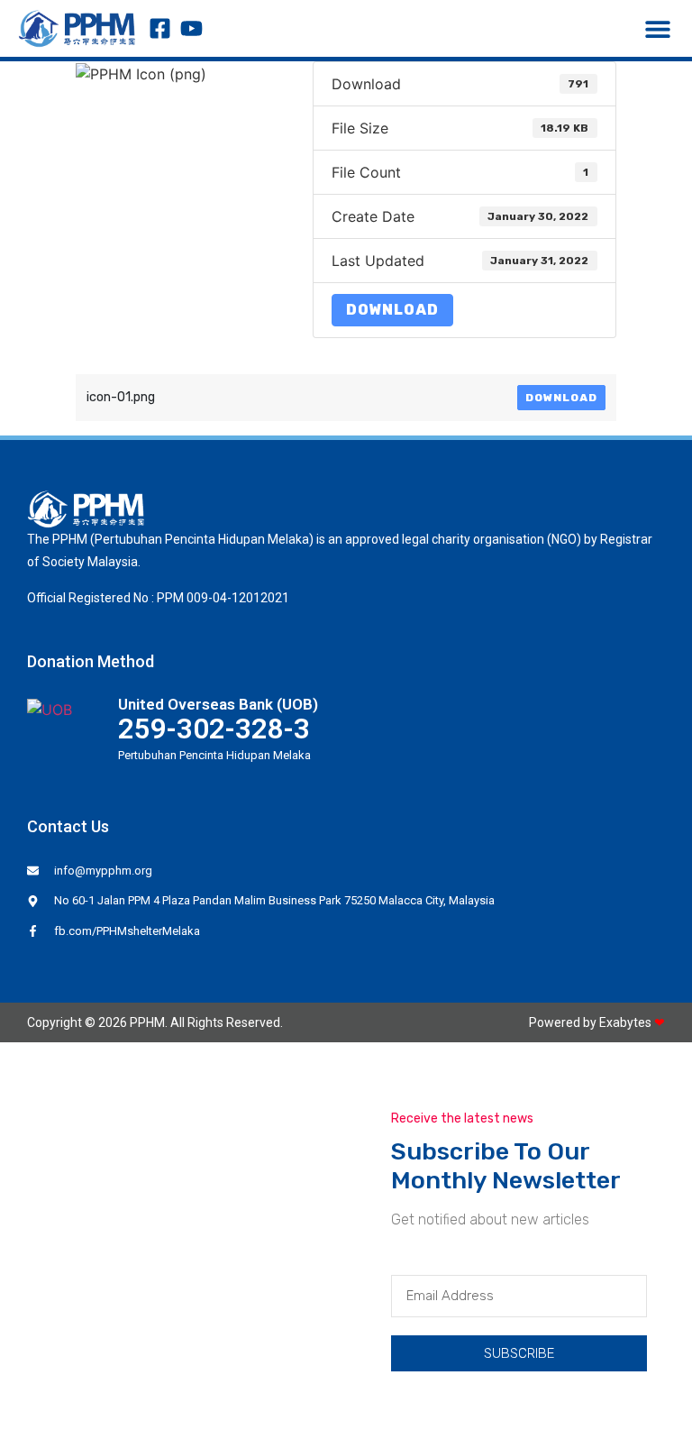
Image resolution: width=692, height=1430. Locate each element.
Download (392, 309)
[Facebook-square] (160, 28)
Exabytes (625, 1022)
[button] (658, 28)
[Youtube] (191, 28)
